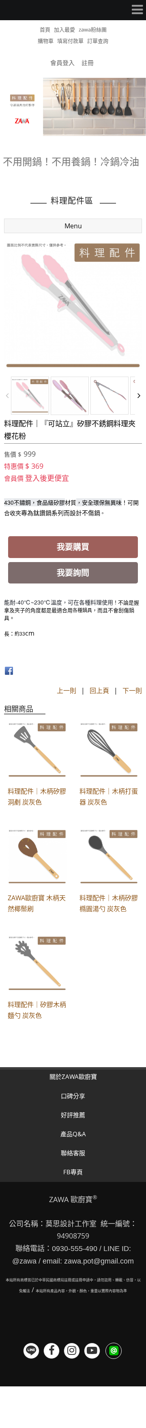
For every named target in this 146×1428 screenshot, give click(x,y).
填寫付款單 (70, 40)
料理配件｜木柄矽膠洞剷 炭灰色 (37, 797)
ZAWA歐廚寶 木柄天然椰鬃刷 (37, 903)
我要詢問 (73, 572)
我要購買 (73, 546)
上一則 (66, 690)
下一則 (132, 690)
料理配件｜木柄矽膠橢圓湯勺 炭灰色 (108, 903)
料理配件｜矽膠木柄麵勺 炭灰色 (37, 1010)
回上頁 (99, 690)
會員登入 (62, 63)
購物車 (46, 40)
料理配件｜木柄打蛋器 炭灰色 (108, 797)
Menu (73, 225)
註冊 (88, 63)
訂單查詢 (97, 40)
